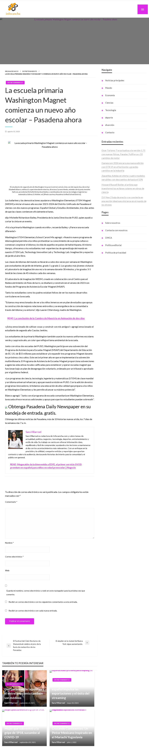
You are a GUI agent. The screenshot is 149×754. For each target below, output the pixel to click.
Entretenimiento (29, 71)
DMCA (108, 237)
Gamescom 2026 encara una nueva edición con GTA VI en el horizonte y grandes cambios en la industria (123, 167)
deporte (109, 117)
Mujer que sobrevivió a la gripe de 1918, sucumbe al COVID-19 (22, 733)
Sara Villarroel (11, 703)
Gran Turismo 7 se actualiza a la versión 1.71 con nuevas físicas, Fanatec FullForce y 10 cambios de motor (123, 154)
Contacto (109, 132)
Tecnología (110, 110)
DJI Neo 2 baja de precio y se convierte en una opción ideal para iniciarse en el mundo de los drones (124, 201)
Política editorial (113, 245)
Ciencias (109, 102)
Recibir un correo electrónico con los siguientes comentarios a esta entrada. (43, 602)
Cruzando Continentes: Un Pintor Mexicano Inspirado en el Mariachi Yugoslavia (72, 733)
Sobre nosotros (112, 223)
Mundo (108, 88)
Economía (110, 95)
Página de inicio (11, 71)
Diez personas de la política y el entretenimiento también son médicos (24, 693)
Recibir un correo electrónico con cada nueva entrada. (33, 610)
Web (7, 570)
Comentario (11, 502)
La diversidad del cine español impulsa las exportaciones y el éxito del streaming (70, 691)
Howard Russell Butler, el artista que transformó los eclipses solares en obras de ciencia (123, 188)
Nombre (9, 543)
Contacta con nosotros (116, 230)
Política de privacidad (115, 252)
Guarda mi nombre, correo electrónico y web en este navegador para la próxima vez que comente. (45, 592)
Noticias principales (114, 80)
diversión (109, 125)
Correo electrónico (14, 556)
